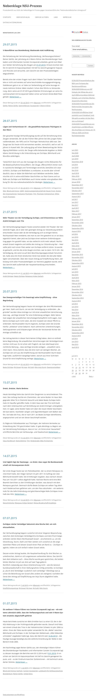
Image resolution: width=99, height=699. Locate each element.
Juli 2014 (75, 304)
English (77, 32)
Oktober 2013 (77, 330)
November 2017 (77, 188)
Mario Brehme (21, 441)
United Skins (28, 674)
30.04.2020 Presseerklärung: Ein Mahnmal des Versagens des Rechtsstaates (83, 107)
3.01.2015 (52, 653)
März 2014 (75, 315)
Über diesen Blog (23, 17)
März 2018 (75, 176)
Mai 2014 (75, 309)
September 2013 (78, 333)
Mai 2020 (75, 153)
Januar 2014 (76, 321)
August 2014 (76, 301)
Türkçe (85, 32)
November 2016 (77, 222)
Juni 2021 (75, 150)
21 (76, 370)
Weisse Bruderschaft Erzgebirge (45, 503)
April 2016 (75, 243)
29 (79, 373)
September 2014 (78, 298)
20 (73, 370)
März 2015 (75, 280)
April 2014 (75, 312)
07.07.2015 (10, 518)
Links (56, 17)
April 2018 (75, 173)
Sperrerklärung (24, 106)
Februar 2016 (76, 249)
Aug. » (91, 376)
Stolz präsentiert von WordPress (14, 695)
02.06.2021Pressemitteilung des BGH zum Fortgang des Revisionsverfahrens (83, 83)
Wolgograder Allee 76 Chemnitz (41, 441)
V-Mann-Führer (44, 106)
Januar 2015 (76, 286)
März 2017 (75, 211)
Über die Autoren (42, 17)
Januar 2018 (76, 182)
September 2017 (78, 193)
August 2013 (76, 336)
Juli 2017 (75, 199)
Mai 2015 (75, 275)
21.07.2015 (10, 212)
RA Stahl (31, 367)
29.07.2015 (10, 44)
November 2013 (77, 327)
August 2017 (76, 196)
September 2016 (78, 228)
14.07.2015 (10, 456)
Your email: (76, 46)
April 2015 (75, 278)
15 (79, 367)
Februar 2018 (76, 179)
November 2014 (77, 292)
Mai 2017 (75, 205)
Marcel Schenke (8, 503)
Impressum (67, 17)
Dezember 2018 (77, 162)
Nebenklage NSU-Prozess (22, 6)
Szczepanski (34, 106)
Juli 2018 (75, 164)
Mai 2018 (75, 170)
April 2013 (75, 347)
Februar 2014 (76, 318)
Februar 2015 (76, 283)
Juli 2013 (75, 338)
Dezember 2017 (77, 185)
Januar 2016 (76, 251)
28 (76, 373)
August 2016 (76, 231)
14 (76, 367)
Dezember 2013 (77, 324)
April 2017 (75, 208)
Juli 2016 (75, 234)
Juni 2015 (75, 272)
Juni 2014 (75, 307)
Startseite (7, 17)
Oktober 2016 (77, 225)
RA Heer (24, 367)
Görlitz (5, 106)
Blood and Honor (13, 191)
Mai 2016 (75, 240)
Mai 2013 (75, 344)
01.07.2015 (40, 65)
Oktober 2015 (77, 260)
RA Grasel (17, 367)
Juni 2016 (75, 237)
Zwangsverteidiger (53, 367)
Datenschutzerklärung (12, 23)
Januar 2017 (76, 217)
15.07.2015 (10, 382)
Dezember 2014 (77, 289)
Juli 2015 (75, 269)
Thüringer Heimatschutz (45, 194)
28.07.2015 (10, 121)
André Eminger (8, 276)
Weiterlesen (15, 97)
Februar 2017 (76, 214)
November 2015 (77, 257)
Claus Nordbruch (9, 441)
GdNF (22, 191)
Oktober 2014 (77, 295)
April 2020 (75, 156)
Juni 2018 (75, 167)
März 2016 (75, 246)
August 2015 (76, 266)
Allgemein (37, 103)
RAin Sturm (43, 588)
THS (34, 194)
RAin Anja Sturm (40, 367)
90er (4, 191)
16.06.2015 (52, 636)
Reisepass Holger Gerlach (34, 276)
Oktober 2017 (77, 191)
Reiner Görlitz (13, 106)
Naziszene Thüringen (25, 194)
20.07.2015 (10, 291)
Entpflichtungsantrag (10, 588)
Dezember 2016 (77, 220)
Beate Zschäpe (19, 276)
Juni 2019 (75, 159)
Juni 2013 (75, 341)
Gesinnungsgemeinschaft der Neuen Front (40, 191)
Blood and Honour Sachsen (13, 671)
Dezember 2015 (77, 254)
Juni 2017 (75, 202)
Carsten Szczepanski (30, 671)
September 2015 (78, 263)
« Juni (74, 376)
